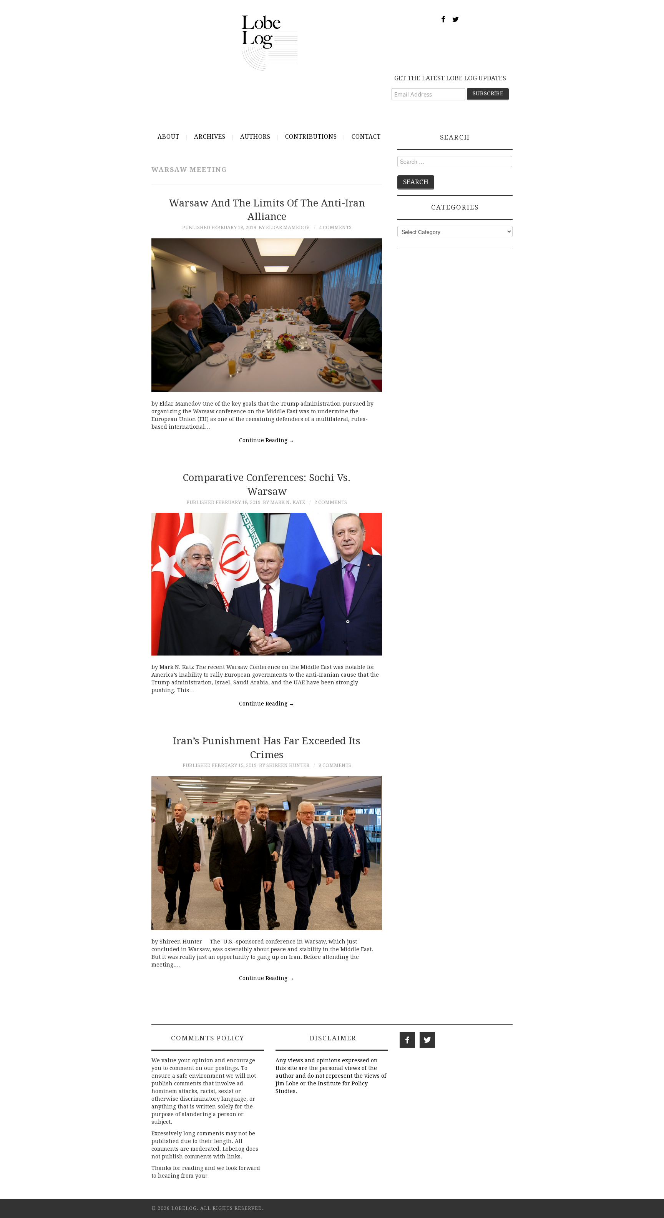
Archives (210, 136)
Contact (366, 136)
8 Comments (335, 765)
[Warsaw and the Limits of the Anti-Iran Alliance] (266, 315)
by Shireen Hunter (284, 765)
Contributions (311, 136)
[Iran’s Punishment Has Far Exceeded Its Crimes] (266, 853)
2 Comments (330, 502)
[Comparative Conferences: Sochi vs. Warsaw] (266, 584)
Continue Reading (266, 440)
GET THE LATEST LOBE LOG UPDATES (450, 78)
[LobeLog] (269, 43)
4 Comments (335, 227)
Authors (255, 136)
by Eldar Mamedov (284, 227)
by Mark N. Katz (284, 502)
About (168, 136)
